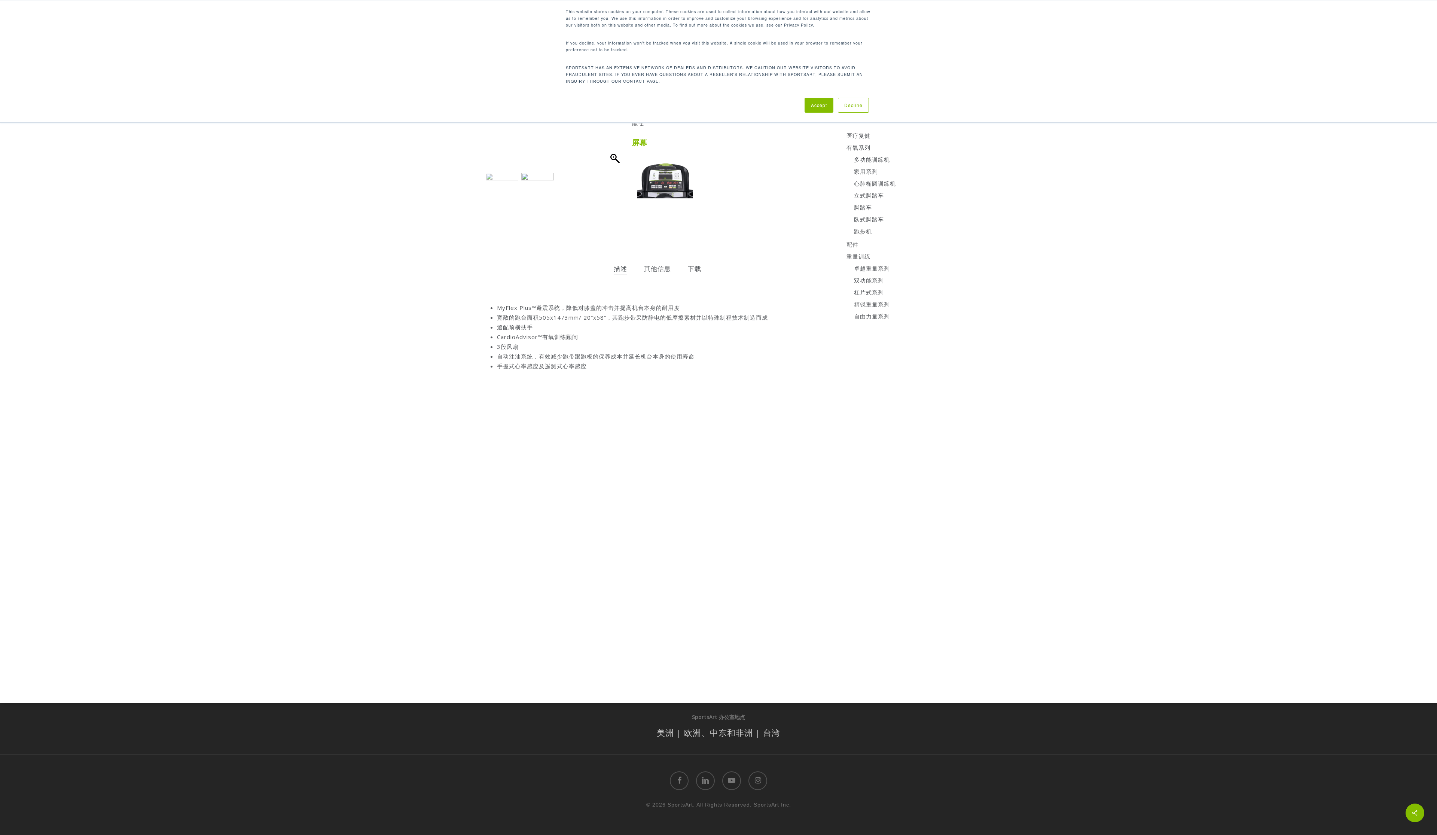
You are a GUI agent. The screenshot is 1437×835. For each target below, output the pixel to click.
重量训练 (858, 256)
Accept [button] (819, 105)
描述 (620, 268)
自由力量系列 (872, 316)
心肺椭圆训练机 (875, 183)
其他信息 (657, 268)
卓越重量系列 (872, 268)
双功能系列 (869, 280)
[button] (615, 123)
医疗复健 (858, 135)
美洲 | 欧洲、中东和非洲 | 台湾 (718, 732)
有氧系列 (858, 147)
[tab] (620, 269)
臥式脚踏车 (869, 219)
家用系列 (866, 171)
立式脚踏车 (869, 195)
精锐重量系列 (872, 304)
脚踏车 (863, 207)
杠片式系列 (869, 292)
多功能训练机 (872, 159)
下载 (694, 268)
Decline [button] (853, 105)
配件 (852, 244)
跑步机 (863, 231)
